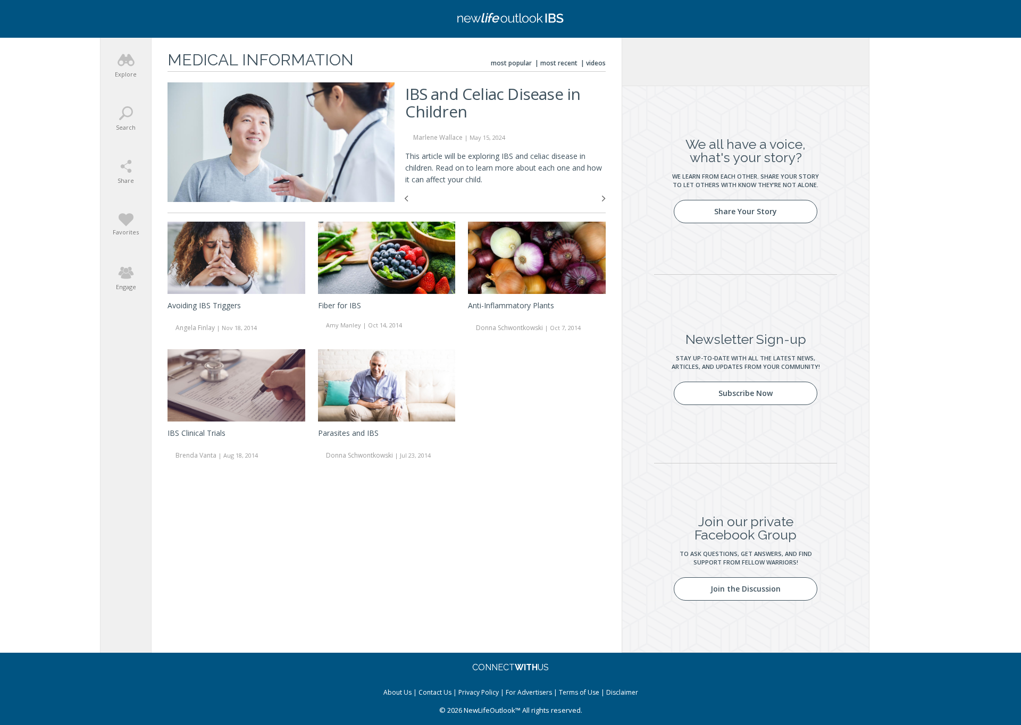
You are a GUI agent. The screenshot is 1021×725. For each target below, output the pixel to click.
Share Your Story (745, 211)
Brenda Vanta (195, 455)
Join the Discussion (745, 589)
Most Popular (511, 63)
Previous (406, 199)
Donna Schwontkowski (509, 327)
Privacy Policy (478, 692)
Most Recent (559, 63)
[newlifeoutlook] (510, 19)
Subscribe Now (745, 393)
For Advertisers (529, 692)
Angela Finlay (195, 327)
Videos (596, 63)
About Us (397, 692)
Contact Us (435, 692)
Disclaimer (622, 692)
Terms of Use (579, 692)
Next (603, 199)
